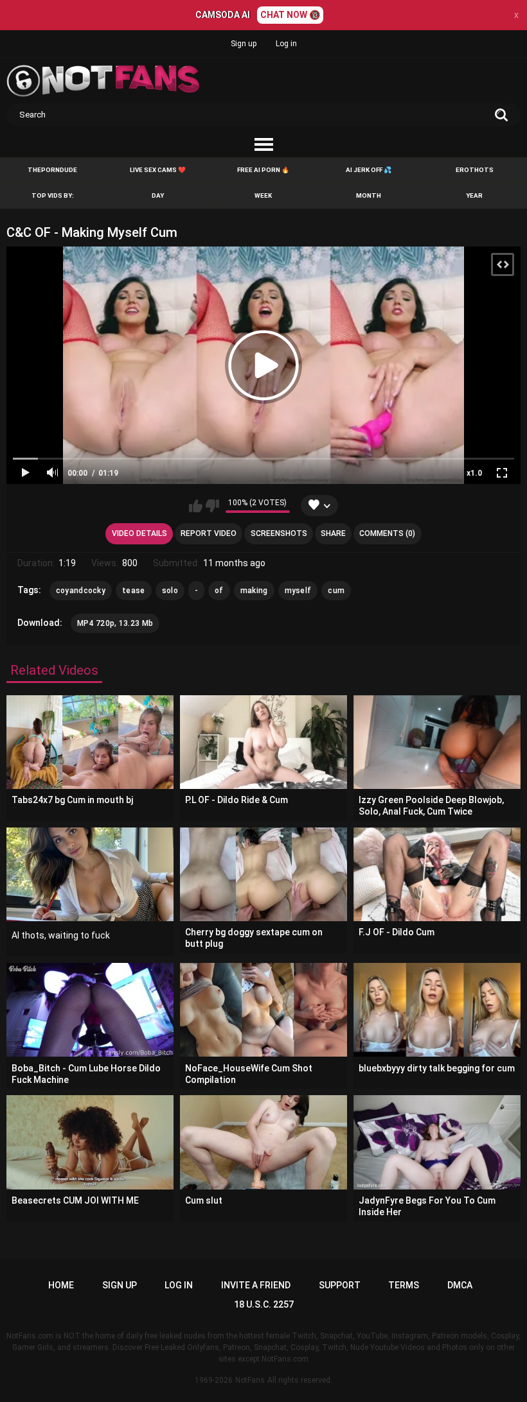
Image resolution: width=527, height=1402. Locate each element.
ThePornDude (52, 169)
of (219, 590)
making (254, 590)
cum (336, 590)
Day (158, 195)
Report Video (209, 533)
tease (133, 590)
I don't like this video (212, 505)
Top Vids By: (52, 195)
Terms (403, 1285)
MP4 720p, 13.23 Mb (115, 623)
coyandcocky (80, 590)
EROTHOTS (475, 169)
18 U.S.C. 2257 (264, 1304)
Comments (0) (387, 533)
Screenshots (279, 533)
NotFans (250, 1380)
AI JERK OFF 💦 (368, 169)
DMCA (459, 1285)
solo (170, 590)
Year (474, 195)
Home (61, 1285)
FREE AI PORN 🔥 (263, 169)
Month (368, 195)
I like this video (195, 505)
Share (333, 533)
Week (263, 195)
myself (298, 590)
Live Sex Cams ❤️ (158, 169)
